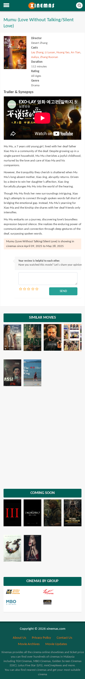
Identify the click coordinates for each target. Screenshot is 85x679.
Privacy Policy (41, 638)
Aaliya (35, 57)
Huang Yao (62, 52)
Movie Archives (29, 644)
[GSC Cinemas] (24, 591)
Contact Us (64, 638)
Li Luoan (50, 52)
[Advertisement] (42, 439)
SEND (63, 291)
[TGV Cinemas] (61, 591)
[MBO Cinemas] (24, 602)
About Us (19, 638)
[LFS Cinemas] (61, 602)
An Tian (75, 52)
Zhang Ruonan (49, 57)
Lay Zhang (37, 52)
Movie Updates (56, 644)
